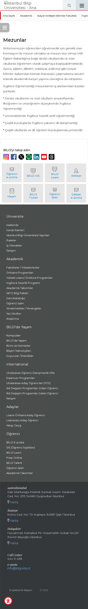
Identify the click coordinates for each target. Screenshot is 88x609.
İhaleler (11, 240)
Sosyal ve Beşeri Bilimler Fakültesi (57, 15)
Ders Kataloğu (15, 298)
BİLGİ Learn (13, 452)
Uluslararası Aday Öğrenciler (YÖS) (28, 383)
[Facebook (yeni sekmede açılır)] (14, 157)
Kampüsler (13, 335)
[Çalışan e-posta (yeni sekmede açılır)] (76, 193)
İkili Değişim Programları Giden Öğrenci (32, 388)
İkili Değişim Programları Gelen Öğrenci (32, 393)
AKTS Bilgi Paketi (17, 293)
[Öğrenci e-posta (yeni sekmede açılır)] (12, 172)
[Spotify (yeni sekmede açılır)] (29, 157)
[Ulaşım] (12, 193)
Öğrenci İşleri (15, 303)
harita (13, 502)
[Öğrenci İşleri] (55, 193)
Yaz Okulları (13, 313)
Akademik (26, 15)
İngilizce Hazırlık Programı (23, 282)
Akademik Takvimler (19, 288)
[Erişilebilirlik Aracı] (8, 601)
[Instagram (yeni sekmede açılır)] (6, 157)
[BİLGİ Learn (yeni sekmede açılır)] (55, 172)
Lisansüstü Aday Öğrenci (22, 420)
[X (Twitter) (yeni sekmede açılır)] (21, 157)
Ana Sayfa (9, 15)
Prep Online (14, 457)
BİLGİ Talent (14, 462)
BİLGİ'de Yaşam (16, 340)
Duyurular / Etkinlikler (20, 355)
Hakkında (12, 225)
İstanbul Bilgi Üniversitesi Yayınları (28, 235)
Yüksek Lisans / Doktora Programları (29, 277)
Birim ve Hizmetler (18, 345)
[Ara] (69, 5)
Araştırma (12, 318)
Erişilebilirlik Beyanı (20, 590)
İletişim (11, 250)
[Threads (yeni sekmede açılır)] (52, 157)
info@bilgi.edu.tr (18, 568)
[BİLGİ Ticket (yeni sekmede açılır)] (33, 193)
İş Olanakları (14, 245)
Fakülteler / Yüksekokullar (22, 267)
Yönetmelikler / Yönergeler (23, 308)
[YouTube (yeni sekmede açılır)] (44, 157)
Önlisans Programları (19, 272)
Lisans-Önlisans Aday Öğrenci (25, 415)
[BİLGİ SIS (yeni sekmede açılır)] (33, 172)
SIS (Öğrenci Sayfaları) (20, 447)
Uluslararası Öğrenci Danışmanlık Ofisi (30, 372)
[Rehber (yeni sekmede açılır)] (76, 172)
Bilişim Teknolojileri (18, 350)
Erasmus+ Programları (20, 378)
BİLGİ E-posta (15, 442)
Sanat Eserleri (15, 230)
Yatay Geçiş (13, 425)
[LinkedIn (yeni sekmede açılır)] (37, 157)
